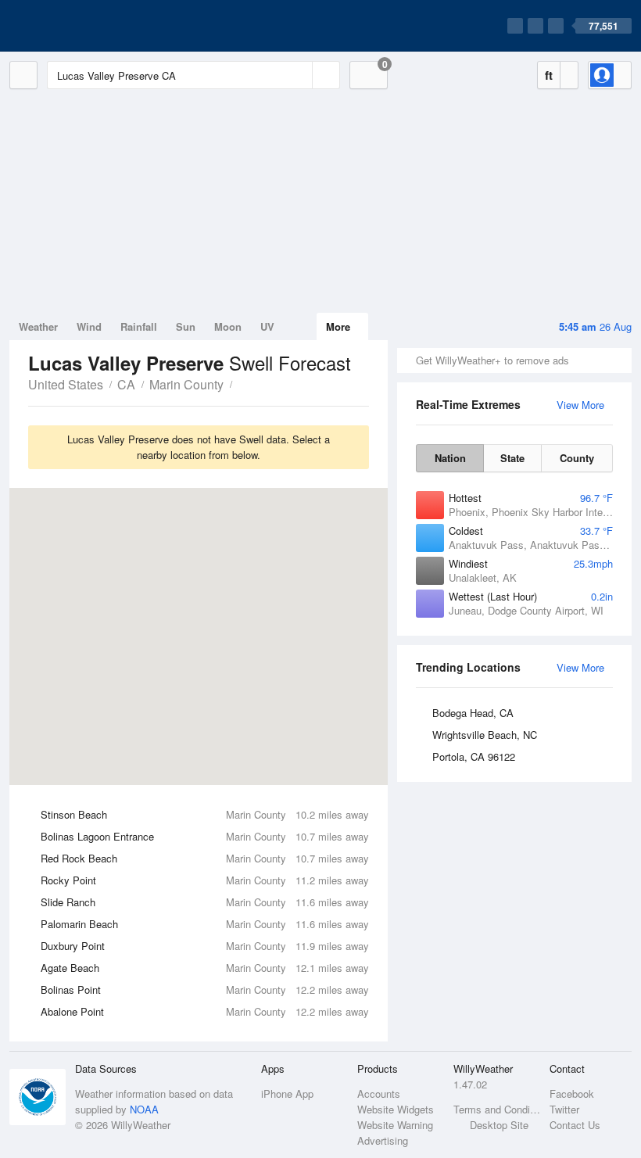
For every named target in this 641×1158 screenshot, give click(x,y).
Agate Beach (205, 967)
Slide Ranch (205, 901)
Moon (228, 326)
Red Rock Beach (205, 858)
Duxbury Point (205, 945)
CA (126, 384)
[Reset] (298, 75)
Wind (89, 326)
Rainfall (138, 326)
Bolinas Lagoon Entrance (205, 836)
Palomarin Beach (205, 923)
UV (267, 326)
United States (65, 384)
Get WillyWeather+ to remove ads (492, 360)
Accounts (378, 1093)
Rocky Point (205, 880)
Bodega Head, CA (473, 712)
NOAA (144, 1109)
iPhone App (287, 1093)
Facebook (572, 1093)
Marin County (186, 384)
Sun (185, 326)
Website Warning (395, 1124)
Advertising (382, 1140)
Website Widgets (395, 1109)
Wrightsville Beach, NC (484, 734)
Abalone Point (205, 1011)
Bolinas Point (205, 989)
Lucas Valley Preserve (241, 383)
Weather (38, 326)
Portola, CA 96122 (473, 756)
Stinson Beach (205, 814)
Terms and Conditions (496, 1109)
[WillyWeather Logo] (82, 25)
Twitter (564, 1109)
